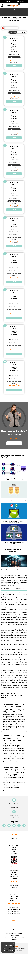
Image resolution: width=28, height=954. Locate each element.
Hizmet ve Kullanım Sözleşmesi (14, 933)
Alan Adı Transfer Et (14, 872)
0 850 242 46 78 (14, 818)
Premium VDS (14, 926)
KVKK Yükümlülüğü (14, 935)
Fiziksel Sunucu (14, 928)
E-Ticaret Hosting (14, 891)
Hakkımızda (14, 838)
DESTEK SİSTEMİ (14, 443)
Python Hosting (14, 894)
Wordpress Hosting (14, 887)
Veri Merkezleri (14, 840)
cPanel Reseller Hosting (14, 907)
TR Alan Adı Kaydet (14, 878)
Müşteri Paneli (20, 1)
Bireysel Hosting (14, 885)
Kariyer (14, 847)
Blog (14, 851)
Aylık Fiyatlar (13, 32)
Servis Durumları (14, 853)
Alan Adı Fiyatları (14, 874)
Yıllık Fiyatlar (22, 32)
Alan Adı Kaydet (14, 870)
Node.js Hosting (14, 893)
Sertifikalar (14, 842)
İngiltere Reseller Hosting (14, 911)
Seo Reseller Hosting (14, 917)
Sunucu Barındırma (14, 930)
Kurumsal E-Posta (14, 900)
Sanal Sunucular (14, 924)
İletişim (14, 849)
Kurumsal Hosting (14, 898)
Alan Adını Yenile (14, 876)
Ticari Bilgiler (14, 844)
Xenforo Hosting (14, 896)
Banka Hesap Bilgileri (14, 845)
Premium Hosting (14, 889)
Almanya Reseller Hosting (14, 909)
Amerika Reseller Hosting (14, 913)
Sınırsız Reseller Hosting (14, 915)
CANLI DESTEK (14, 438)
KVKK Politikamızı (8, 948)
